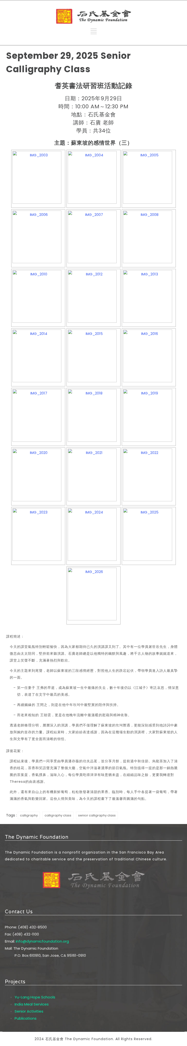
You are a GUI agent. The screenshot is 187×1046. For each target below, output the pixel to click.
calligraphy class (58, 815)
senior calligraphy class (97, 815)
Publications (26, 1018)
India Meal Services (32, 1004)
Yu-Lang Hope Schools (35, 997)
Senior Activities (29, 1011)
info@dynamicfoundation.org (42, 941)
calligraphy (29, 815)
